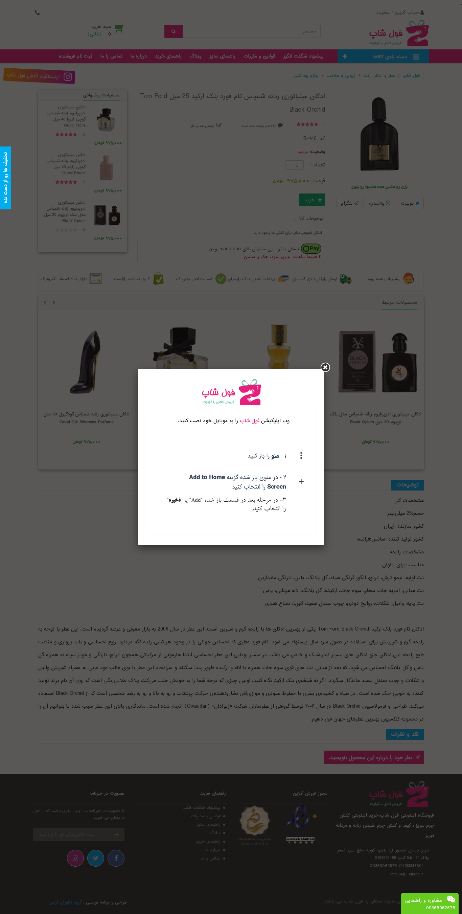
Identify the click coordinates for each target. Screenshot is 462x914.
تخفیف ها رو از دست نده (5, 178)
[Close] (325, 367)
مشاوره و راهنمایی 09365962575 (430, 904)
